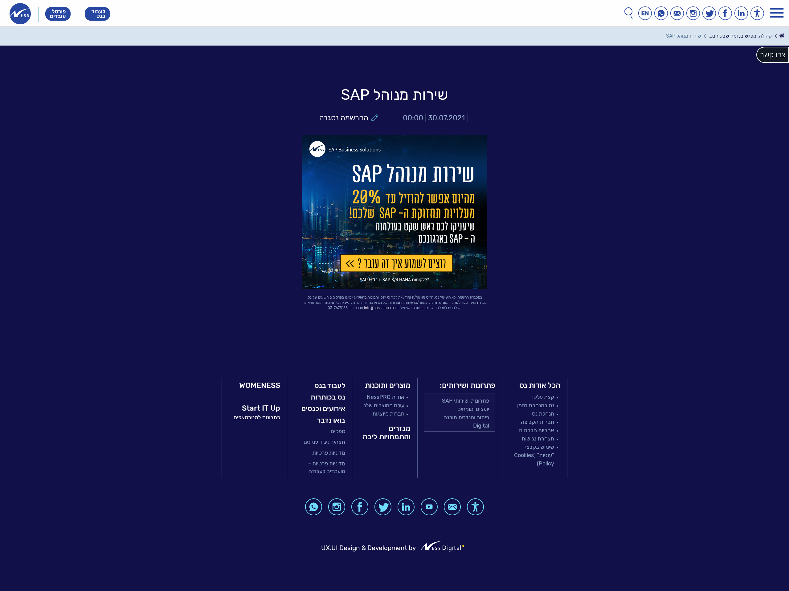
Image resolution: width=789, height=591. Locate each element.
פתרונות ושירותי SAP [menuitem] (465, 400)
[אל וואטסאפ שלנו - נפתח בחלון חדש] (661, 13)
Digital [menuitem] (481, 425)
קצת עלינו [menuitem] (543, 397)
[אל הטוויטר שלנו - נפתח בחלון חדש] (709, 13)
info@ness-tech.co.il (381, 308)
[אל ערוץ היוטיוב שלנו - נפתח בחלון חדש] (429, 506)
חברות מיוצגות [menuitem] (388, 413)
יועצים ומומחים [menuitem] (473, 409)
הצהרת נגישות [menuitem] (537, 438)
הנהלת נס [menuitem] (543, 413)
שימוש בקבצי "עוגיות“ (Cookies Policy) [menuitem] (534, 455)
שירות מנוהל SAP (683, 36)
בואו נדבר (331, 420)
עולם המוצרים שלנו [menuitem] (383, 405)
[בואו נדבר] (677, 13)
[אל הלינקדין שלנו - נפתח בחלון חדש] (741, 13)
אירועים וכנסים (323, 408)
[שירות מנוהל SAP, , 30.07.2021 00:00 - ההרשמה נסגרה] (394, 212)
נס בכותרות (327, 397)
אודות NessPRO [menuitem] (385, 397)
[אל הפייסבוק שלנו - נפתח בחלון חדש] (725, 13)
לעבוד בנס (329, 385)
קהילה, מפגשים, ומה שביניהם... (740, 36)
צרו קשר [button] (772, 54)
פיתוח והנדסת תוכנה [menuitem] (466, 417)
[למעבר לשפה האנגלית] (645, 13)
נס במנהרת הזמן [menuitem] (535, 405)
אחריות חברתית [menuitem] (536, 430)
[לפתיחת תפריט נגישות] (757, 13)
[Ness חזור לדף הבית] (20, 13)
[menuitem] (319, 431)
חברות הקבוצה (537, 422)
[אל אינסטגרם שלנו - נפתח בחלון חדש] (693, 13)
